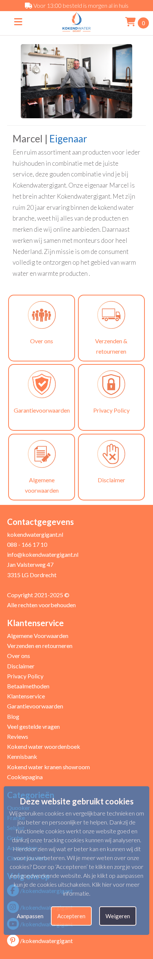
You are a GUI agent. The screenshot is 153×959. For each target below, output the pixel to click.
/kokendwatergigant (46, 940)
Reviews (17, 736)
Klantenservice (26, 696)
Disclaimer (21, 665)
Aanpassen (30, 916)
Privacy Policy (25, 675)
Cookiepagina (25, 776)
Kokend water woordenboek (43, 746)
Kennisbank (22, 756)
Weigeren (117, 916)
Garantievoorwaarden (35, 706)
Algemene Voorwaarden (37, 635)
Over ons (18, 655)
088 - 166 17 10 (27, 544)
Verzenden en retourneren (39, 645)
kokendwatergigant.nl (35, 534)
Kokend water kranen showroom (48, 766)
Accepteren (71, 916)
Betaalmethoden (28, 686)
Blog (13, 716)
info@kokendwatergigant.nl (42, 554)
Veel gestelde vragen (33, 726)
